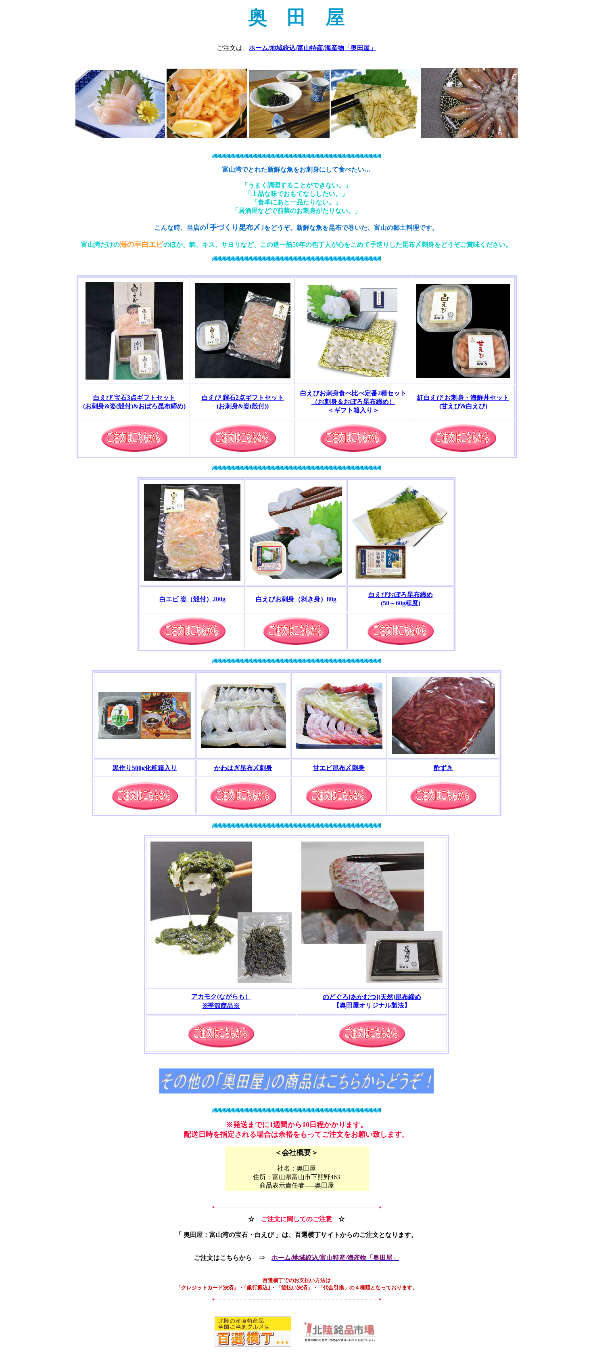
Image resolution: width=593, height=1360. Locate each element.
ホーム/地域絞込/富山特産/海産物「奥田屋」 (312, 47)
